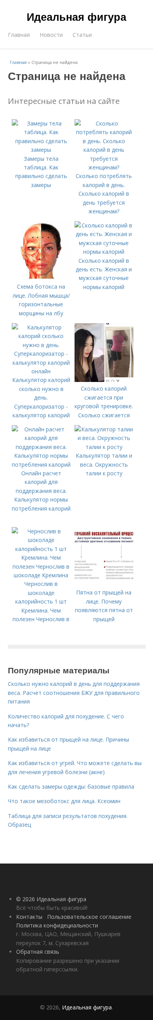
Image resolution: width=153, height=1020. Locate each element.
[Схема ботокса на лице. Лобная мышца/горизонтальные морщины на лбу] (41, 278)
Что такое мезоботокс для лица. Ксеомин (64, 801)
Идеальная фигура (76, 16)
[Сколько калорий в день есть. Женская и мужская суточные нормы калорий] (104, 251)
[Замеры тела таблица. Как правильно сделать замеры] (41, 149)
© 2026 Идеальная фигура (51, 899)
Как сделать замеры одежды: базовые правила (71, 786)
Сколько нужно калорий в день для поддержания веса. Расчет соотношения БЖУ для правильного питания (74, 692)
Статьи (82, 34)
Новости (51, 34)
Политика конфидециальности (57, 925)
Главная (19, 34)
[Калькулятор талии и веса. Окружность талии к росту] (104, 447)
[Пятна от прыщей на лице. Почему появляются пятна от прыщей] (104, 583)
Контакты (29, 916)
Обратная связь (37, 951)
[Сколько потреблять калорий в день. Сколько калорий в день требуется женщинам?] (104, 167)
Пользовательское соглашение (89, 916)
